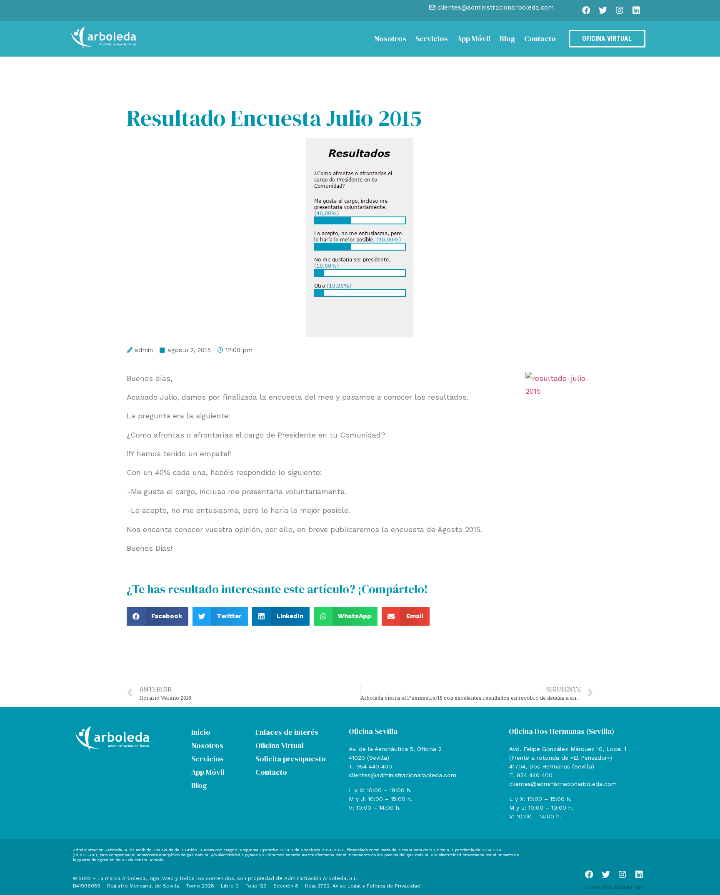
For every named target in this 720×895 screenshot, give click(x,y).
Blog (507, 38)
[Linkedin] (636, 10)
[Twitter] (603, 10)
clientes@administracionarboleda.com (402, 775)
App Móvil (473, 38)
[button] (157, 616)
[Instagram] (619, 10)
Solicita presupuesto (290, 758)
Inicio (200, 732)
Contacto (540, 38)
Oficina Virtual (279, 745)
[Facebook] (586, 10)
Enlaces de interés (286, 732)
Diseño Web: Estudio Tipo (614, 887)
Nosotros (390, 38)
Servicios (431, 38)
